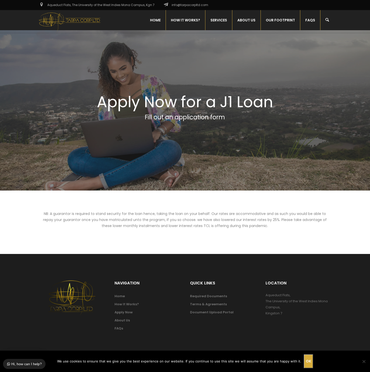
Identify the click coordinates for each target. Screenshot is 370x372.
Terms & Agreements (208, 304)
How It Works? (127, 304)
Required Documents (208, 296)
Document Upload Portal (212, 312)
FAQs (119, 328)
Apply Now (124, 312)
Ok (308, 361)
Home (120, 296)
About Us (122, 320)
